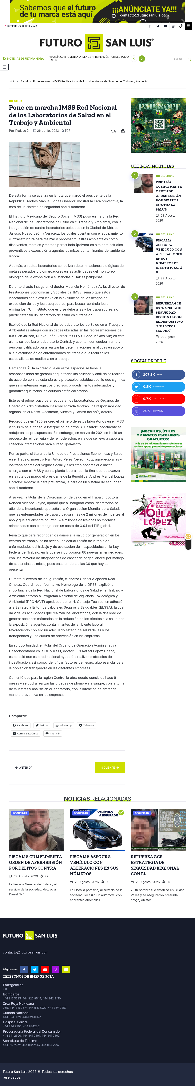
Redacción (22, 130)
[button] (9, 11)
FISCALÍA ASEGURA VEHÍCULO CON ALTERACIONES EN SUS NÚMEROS (94, 865)
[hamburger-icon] (4, 67)
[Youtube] (45, 969)
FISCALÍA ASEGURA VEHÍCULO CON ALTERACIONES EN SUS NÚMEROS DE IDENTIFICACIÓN (169, 256)
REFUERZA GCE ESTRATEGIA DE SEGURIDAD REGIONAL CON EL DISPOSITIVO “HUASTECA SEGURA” (169, 317)
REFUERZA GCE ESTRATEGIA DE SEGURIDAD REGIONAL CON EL (155, 865)
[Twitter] (158, 26)
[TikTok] (181, 26)
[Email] (66, 969)
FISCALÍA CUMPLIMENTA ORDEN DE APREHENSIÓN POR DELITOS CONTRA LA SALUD (95, 58)
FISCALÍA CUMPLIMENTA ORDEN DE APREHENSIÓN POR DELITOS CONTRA (35, 862)
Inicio (12, 81)
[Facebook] (150, 26)
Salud (24, 81)
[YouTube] (166, 26)
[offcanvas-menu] (188, 26)
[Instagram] (173, 26)
